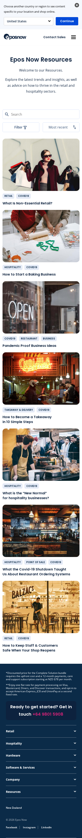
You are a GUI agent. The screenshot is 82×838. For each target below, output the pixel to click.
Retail (8, 196)
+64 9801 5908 (47, 714)
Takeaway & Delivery (18, 410)
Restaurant (29, 338)
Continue (67, 21)
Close (77, 5)
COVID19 (23, 196)
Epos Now (15, 37)
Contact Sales (54, 37)
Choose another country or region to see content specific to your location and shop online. (34, 9)
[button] (73, 37)
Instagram (29, 827)
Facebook (11, 827)
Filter (18, 127)
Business (49, 338)
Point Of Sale (35, 562)
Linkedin (46, 827)
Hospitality (12, 267)
